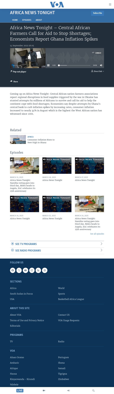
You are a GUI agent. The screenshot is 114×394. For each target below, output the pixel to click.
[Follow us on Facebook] (12, 270)
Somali (61, 368)
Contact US (64, 315)
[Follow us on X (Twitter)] (19, 270)
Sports (61, 293)
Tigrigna (62, 373)
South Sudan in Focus (21, 293)
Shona (61, 363)
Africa (31, 137)
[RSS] (38, 270)
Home (15, 20)
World (61, 288)
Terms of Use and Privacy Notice (27, 320)
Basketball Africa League (71, 299)
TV (11, 341)
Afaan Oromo (17, 357)
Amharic (14, 363)
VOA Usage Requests (68, 320)
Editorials (15, 326)
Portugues (63, 357)
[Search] (93, 390)
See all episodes (97, 234)
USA (12, 299)
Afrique (14, 368)
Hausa (13, 373)
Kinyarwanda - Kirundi (22, 379)
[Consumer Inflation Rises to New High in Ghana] (18, 139)
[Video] (44, 390)
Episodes (26, 20)
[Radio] (69, 390)
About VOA (15, 315)
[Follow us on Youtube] (25, 270)
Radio (61, 341)
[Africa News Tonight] (56, 165)
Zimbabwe (63, 379)
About (39, 20)
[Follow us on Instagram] (31, 270)
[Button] (14, 82)
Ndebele (14, 384)
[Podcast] (44, 270)
